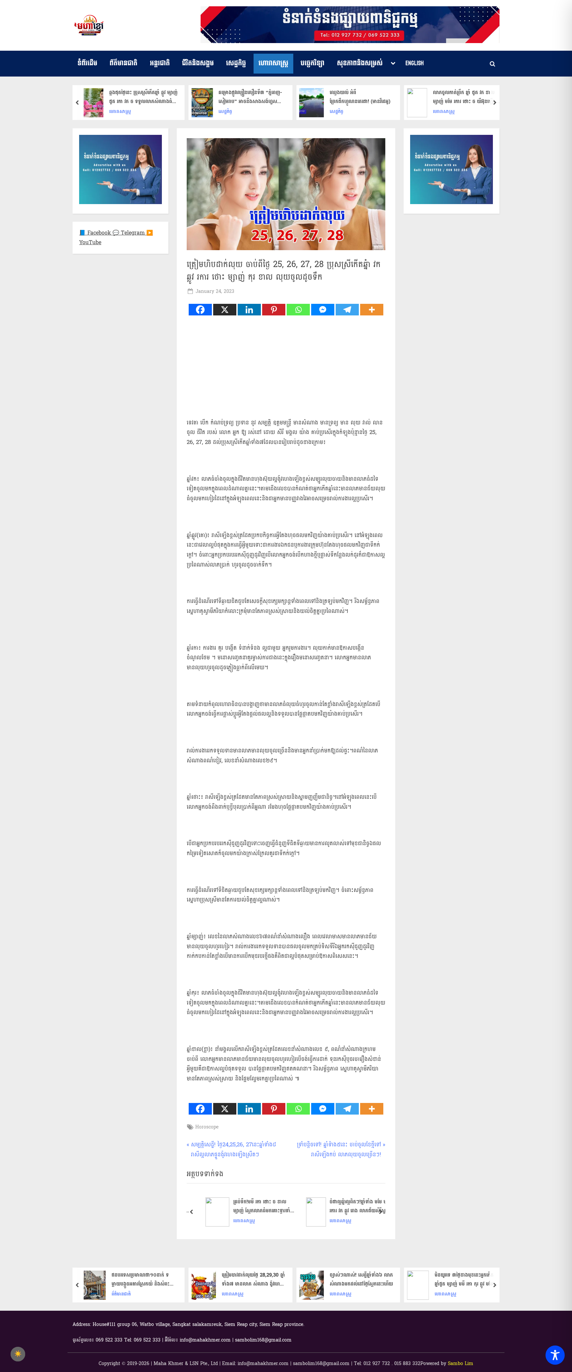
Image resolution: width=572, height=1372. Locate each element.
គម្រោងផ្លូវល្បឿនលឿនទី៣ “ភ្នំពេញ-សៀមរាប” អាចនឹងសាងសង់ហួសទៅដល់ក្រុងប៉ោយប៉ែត (142, 97)
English (414, 63)
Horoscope (206, 1127)
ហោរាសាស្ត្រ (273, 63)
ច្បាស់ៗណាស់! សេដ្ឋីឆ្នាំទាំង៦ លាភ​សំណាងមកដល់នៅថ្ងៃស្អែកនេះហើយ (253, 1280)
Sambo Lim (460, 1363)
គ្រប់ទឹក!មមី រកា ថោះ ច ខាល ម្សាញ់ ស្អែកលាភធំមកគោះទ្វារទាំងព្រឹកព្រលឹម (256, 1206)
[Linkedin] (249, 309)
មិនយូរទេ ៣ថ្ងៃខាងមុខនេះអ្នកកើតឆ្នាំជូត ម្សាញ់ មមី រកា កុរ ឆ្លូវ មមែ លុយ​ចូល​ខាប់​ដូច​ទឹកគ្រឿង (356, 1280)
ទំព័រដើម (87, 63)
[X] (224, 309)
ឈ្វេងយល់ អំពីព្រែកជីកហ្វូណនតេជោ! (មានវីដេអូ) (252, 97)
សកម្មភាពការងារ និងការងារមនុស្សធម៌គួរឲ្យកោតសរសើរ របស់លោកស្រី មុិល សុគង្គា (465, 97)
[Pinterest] (273, 309)
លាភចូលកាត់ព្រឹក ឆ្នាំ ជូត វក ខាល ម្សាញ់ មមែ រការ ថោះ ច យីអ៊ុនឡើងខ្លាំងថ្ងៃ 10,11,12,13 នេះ (356, 97)
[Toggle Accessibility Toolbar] (555, 1355)
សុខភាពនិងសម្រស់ (360, 63)
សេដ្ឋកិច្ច (236, 63)
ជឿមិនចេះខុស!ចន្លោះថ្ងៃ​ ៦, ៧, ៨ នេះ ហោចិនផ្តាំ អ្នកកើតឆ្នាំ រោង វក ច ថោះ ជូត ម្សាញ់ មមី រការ (466, 1280)
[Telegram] (347, 309)
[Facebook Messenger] (322, 309)
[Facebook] (200, 309)
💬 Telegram (129, 233)
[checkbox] (18, 1354)
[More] (371, 309)
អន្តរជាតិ (160, 63)
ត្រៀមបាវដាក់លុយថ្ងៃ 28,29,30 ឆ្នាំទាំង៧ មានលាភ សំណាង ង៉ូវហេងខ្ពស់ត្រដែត (145, 1280)
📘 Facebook (96, 233)
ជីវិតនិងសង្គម (198, 63)
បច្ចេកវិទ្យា (312, 63)
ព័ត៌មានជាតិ (123, 63)
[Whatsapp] (298, 309)
